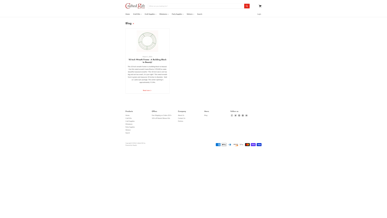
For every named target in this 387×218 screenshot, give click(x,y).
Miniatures (163, 14)
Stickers (190, 14)
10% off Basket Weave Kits (161, 118)
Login (259, 14)
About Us (181, 115)
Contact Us (181, 118)
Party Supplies (177, 14)
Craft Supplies (150, 14)
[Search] (247, 6)
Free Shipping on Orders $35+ (162, 115)
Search (199, 14)
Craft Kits (136, 14)
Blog (205, 115)
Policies (180, 121)
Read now (146, 90)
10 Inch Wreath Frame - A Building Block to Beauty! (147, 61)
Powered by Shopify (131, 145)
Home (127, 14)
